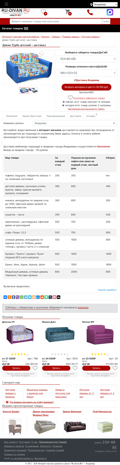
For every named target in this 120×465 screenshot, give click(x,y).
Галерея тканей (55, 450)
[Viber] (17, 297)
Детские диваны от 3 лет (86, 393)
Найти (106, 21)
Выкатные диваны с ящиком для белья (37, 393)
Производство (36, 450)
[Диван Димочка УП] (20, 335)
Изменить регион (14, 123)
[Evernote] (46, 297)
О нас (34, 442)
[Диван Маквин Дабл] (60, 335)
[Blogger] (34, 297)
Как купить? (11, 442)
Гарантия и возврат (15, 450)
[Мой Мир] (38, 297)
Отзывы (91, 115)
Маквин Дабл (49, 322)
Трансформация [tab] (56, 116)
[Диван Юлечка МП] (100, 335)
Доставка (75, 116)
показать (83, 307)
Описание (11, 116)
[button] (15, 28)
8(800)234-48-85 (90, 12)
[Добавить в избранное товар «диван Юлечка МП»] (115, 368)
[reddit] (42, 297)
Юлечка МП (88, 322)
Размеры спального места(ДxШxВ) (86, 66)
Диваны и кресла (14, 446)
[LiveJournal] (50, 297)
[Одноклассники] (9, 297)
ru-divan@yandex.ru (22, 458)
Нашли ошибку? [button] (107, 289)
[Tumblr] (13, 297)
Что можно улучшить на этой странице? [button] (32, 402)
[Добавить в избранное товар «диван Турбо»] (70, 97)
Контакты (45, 446)
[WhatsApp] (21, 297)
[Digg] (58, 297)
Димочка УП (8, 322)
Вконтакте (41, 458)
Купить (16, 368)
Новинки (57, 446)
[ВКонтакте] (5, 297)
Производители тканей (53, 442)
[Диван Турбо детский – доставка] (28, 68)
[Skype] (30, 297)
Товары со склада (14, 454)
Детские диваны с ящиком (10, 393)
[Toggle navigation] (6, 4)
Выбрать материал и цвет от (86, 87)
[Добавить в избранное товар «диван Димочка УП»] (35, 368)
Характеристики (32, 116)
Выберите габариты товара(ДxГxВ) (86, 52)
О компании (32, 446)
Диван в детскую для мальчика (62, 393)
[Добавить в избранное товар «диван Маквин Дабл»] (75, 368)
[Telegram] (26, 297)
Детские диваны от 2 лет (107, 393)
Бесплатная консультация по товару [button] (86, 109)
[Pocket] (54, 297)
